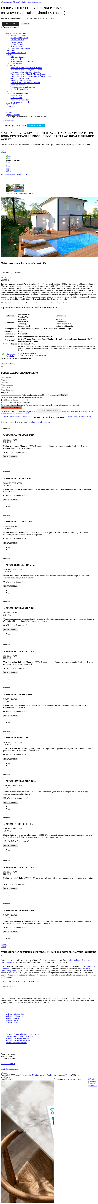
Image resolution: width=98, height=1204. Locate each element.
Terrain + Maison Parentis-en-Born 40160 (16, 417)
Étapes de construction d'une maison (19, 1036)
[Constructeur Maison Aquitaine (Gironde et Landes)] (21, 2)
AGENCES (10, 65)
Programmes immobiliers (20, 100)
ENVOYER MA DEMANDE (11, 407)
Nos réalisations (16, 46)
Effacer (63, 395)
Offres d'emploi (16, 63)
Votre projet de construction (21, 81)
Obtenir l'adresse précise (49, 411)
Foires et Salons (16, 98)
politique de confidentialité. (20, 413)
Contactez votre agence (10, 1069)
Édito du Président (17, 57)
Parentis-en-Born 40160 (41, 422)
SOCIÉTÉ (10, 55)
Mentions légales (38, 1075)
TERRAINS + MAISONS (16, 53)
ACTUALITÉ (11, 91)
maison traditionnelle (76, 960)
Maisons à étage (12, 1020)
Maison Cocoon (17, 44)
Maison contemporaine (19, 38)
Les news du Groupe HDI (20, 102)
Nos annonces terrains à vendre (17, 1038)
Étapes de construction (19, 85)
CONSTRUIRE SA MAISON (17, 78)
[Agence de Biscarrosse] (10, 356)
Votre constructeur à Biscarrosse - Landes (26, 68)
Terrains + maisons (13, 115)
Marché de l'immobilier (19, 89)
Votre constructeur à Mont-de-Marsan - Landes (28, 74)
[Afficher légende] (8, 156)
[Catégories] (8, 162)
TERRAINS (10, 50)
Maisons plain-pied (13, 1018)
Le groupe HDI (16, 59)
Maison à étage (16, 42)
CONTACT (25, 24)
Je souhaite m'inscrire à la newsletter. (17, 403)
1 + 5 (3, 400)
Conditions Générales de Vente (58, 1075)
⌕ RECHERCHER (36, 125)
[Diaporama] (8, 166)
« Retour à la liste (7, 121)
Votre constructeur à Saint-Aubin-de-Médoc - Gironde (31, 76)
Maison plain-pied (17, 40)
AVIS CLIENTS (12, 104)
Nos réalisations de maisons (16, 1043)
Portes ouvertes (16, 96)
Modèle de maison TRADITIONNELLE (16, 175)
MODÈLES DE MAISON (16, 33)
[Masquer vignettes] (8, 158)
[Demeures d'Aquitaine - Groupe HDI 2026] (4, 1073)
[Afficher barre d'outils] (3, 152)
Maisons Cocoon (12, 1023)
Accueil (9, 112)
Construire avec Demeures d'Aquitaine (25, 83)
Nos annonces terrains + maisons (18, 1041)
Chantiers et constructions (20, 48)
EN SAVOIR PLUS (10, 456)
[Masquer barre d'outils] (8, 171)
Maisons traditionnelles (14, 1016)
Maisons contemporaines (15, 1014)
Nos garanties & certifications (22, 61)
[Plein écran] (8, 169)
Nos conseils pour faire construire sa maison (22, 1034)
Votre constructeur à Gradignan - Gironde (26, 70)
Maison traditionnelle (18, 35)
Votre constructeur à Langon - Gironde (25, 72)
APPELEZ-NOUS (8, 364)
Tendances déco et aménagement (23, 87)
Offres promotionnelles (19, 93)
